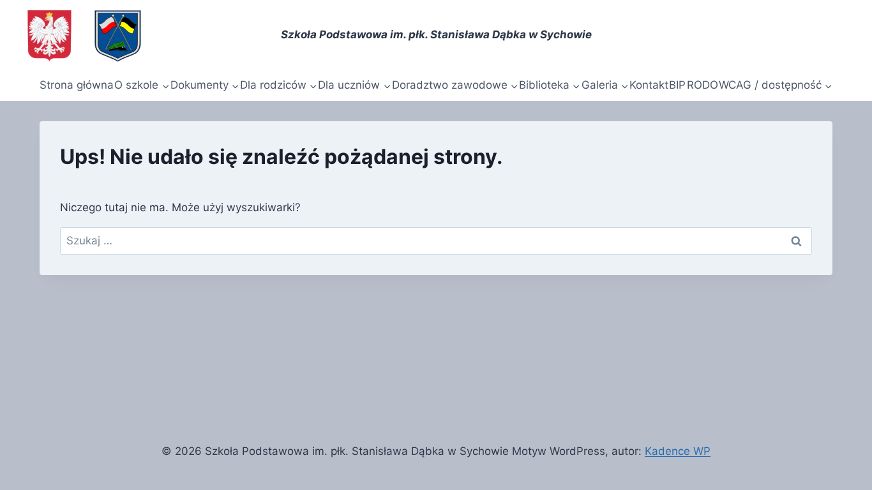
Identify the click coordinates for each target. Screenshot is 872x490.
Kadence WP (677, 451)
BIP (677, 84)
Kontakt (648, 84)
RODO (702, 84)
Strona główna (77, 84)
